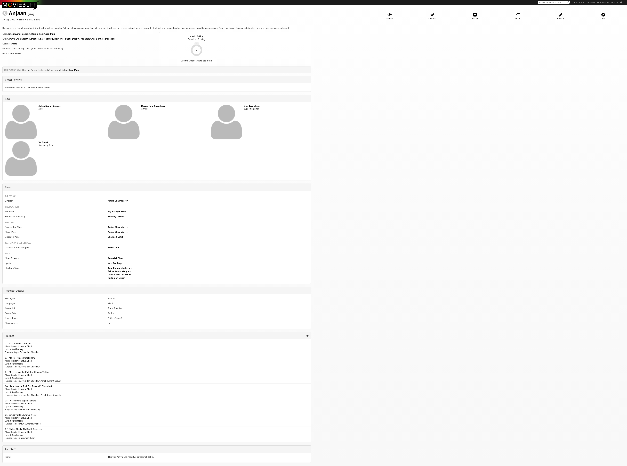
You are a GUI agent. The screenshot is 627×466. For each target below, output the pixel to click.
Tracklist (9, 335)
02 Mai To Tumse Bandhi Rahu (20, 357)
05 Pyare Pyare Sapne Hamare (20, 400)
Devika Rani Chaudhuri (43, 33)
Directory (577, 2)
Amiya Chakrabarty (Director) (23, 38)
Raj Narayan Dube (117, 211)
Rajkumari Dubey (116, 277)
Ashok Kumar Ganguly (19, 33)
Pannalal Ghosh (116, 258)
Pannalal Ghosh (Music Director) (97, 38)
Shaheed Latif (115, 236)
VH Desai (43, 142)
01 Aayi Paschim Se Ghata (18, 343)
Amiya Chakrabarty (118, 200)
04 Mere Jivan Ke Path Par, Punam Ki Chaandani (28, 386)
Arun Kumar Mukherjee (120, 268)
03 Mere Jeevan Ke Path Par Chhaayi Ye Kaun (27, 372)
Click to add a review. (37, 87)
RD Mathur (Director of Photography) (60, 38)
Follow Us (602, 2)
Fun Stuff (10, 449)
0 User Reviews (13, 79)
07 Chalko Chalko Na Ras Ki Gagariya (23, 429)
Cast (7, 98)
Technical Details (14, 290)
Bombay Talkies (116, 216)
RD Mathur (113, 247)
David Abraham (252, 105)
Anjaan (17, 13)
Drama (13, 43)
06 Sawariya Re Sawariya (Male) (21, 414)
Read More (74, 69)
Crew (8, 187)
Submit (589, 2)
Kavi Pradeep (115, 263)
